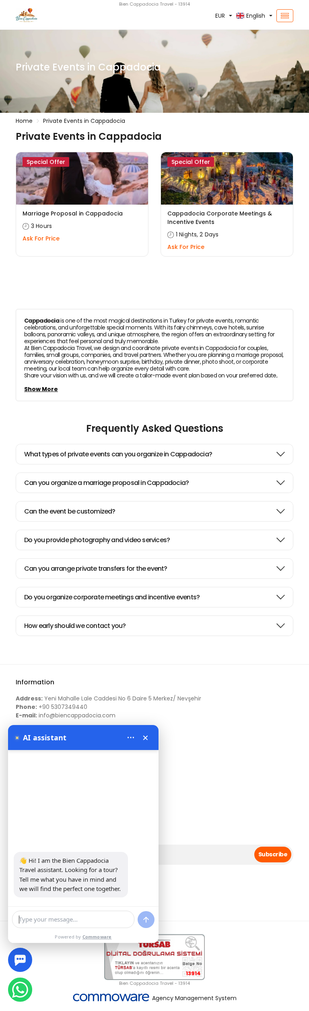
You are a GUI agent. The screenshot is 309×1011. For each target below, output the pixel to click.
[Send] (146, 919)
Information (35, 682)
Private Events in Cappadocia (84, 121)
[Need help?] (20, 960)
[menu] (131, 737)
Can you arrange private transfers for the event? (95, 568)
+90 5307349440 (51, 707)
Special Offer (46, 162)
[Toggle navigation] (284, 15)
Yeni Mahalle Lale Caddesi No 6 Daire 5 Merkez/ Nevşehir (108, 698)
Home (24, 121)
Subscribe (272, 854)
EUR (220, 16)
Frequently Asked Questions (154, 428)
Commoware (97, 937)
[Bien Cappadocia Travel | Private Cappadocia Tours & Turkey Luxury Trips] (58, 15)
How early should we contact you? (75, 626)
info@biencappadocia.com (65, 715)
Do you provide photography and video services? (97, 540)
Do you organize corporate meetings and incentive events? (112, 597)
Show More (41, 389)
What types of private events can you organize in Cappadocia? (118, 454)
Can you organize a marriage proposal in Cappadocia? (106, 483)
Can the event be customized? (69, 511)
